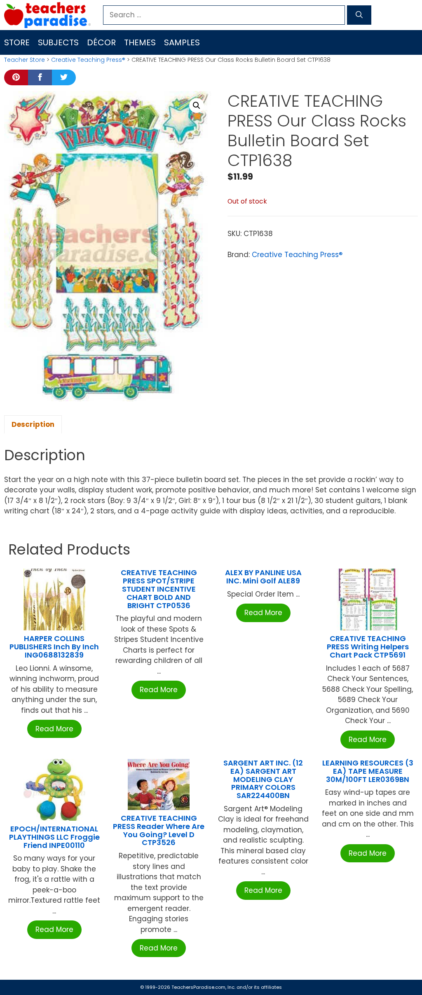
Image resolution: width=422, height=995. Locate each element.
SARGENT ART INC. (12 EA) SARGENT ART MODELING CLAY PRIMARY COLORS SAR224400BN (263, 779)
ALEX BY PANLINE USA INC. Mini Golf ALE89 (263, 576)
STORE (17, 42)
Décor (101, 42)
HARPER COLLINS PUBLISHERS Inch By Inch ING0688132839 (54, 646)
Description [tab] (33, 424)
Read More (54, 729)
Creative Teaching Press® (88, 60)
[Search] (359, 15)
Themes (140, 42)
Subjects (58, 42)
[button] (196, 105)
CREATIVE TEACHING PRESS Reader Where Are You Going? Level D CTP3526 (158, 830)
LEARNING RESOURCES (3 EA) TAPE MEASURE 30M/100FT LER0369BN (367, 771)
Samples (182, 42)
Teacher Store (24, 60)
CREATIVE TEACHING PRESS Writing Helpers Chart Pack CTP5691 (368, 646)
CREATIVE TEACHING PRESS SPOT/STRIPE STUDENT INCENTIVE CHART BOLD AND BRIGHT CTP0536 (159, 588)
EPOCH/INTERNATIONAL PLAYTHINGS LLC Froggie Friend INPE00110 (54, 837)
